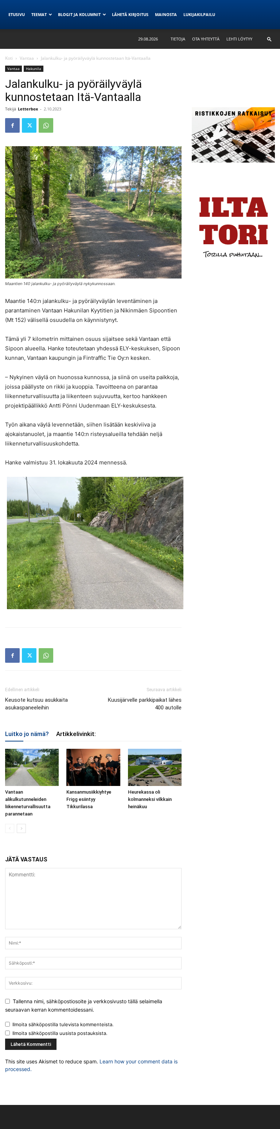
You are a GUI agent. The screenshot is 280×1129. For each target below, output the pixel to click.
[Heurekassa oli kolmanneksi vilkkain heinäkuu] (155, 767)
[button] (269, 39)
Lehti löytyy (239, 39)
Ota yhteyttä (205, 39)
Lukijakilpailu (199, 14)
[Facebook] (12, 125)
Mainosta (166, 14)
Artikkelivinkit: (76, 733)
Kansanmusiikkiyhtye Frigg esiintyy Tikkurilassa (88, 799)
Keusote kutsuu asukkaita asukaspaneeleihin (36, 704)
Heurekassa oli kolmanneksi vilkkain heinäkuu (150, 799)
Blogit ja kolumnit (79, 14)
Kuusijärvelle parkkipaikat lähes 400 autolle (145, 704)
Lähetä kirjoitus (130, 14)
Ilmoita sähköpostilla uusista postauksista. (60, 1033)
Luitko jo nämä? (27, 733)
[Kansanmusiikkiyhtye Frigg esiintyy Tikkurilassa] (93, 767)
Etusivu (16, 14)
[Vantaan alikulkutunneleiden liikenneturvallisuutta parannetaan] (32, 767)
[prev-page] (9, 828)
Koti (9, 58)
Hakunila (33, 68)
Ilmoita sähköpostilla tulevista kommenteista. (63, 1024)
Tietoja (178, 39)
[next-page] (21, 828)
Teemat (39, 14)
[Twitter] (29, 125)
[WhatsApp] (46, 125)
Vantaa (27, 58)
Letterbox (28, 109)
